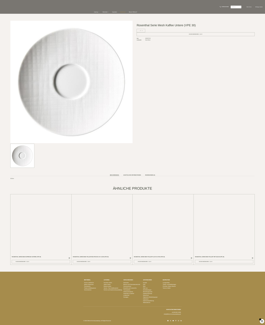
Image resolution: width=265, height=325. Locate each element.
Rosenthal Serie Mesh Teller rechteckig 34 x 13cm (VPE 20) (91, 256)
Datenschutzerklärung (148, 300)
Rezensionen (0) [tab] (150, 175)
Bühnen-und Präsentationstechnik (131, 284)
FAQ (144, 284)
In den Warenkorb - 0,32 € (195, 34)
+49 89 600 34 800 (176, 312)
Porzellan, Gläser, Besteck (169, 286)
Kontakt (145, 282)
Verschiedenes (87, 289)
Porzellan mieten (108, 282)
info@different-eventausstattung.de (172, 314)
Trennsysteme (126, 289)
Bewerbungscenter (147, 291)
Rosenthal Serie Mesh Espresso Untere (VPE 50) (26, 256)
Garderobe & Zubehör (128, 293)
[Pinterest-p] (175, 320)
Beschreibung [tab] (114, 175)
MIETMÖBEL (87, 279)
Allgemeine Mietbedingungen (150, 297)
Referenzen (146, 295)
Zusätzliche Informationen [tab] (132, 175)
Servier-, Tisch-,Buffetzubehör (111, 288)
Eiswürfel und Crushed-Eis (130, 288)
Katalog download (147, 293)
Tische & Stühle (167, 288)
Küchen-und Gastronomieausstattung (113, 289)
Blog (144, 286)
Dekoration (126, 282)
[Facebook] (168, 320)
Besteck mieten (107, 286)
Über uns (145, 288)
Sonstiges (125, 297)
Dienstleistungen (147, 289)
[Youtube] (173, 320)
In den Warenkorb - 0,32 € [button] (22, 261)
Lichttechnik (126, 295)
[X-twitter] (170, 320)
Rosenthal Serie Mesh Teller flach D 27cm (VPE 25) (149, 256)
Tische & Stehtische (89, 282)
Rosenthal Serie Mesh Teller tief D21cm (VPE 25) (209, 256)
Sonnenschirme (127, 286)
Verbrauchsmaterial (128, 291)
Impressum (145, 299)
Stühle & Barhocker (89, 284)
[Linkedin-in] (181, 320)
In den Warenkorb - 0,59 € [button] (83, 261)
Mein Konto (249, 6)
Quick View (69, 258)
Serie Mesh (147, 40)
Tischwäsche (87, 286)
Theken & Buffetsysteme (90, 288)
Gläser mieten (107, 284)
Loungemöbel (166, 282)
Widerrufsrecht (146, 302)
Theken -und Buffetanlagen (169, 284)
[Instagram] (178, 320)
